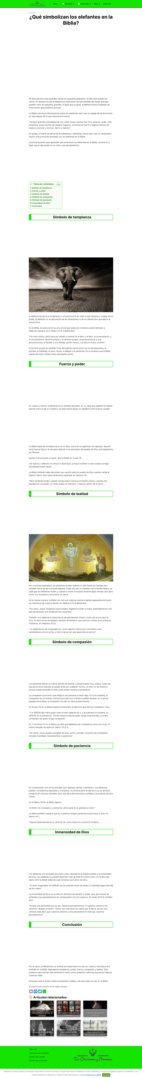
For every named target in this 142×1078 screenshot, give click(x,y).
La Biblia (32, 13)
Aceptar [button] (106, 1075)
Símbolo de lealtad (40, 194)
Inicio (55, 4)
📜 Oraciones (83, 4)
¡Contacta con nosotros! (39, 1053)
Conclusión (37, 206)
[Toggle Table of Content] (57, 184)
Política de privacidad (38, 1061)
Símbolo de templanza (42, 188)
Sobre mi (107, 4)
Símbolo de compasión (42, 197)
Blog (96, 4)
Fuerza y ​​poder (39, 191)
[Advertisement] (71, 42)
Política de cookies (37, 1057)
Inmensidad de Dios (41, 203)
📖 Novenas (67, 4)
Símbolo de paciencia (42, 200)
